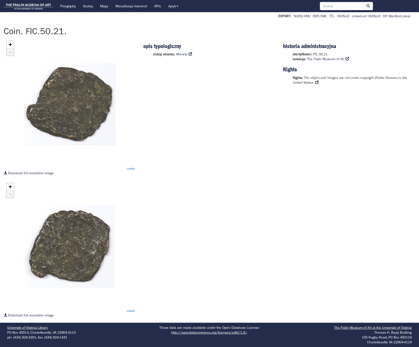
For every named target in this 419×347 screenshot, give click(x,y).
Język (172, 6)
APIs (157, 6)
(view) (406, 16)
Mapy (104, 6)
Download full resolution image (30, 173)
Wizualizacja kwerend (131, 6)
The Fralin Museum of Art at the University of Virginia (373, 327)
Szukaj (88, 6)
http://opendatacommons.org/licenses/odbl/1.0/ (209, 332)
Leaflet (131, 168)
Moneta (181, 54)
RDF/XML (320, 16)
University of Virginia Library (27, 327)
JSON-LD (343, 16)
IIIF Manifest (392, 16)
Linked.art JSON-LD (366, 16)
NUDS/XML (302, 16)
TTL (331, 16)
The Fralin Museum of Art (325, 59)
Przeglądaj (68, 6)
